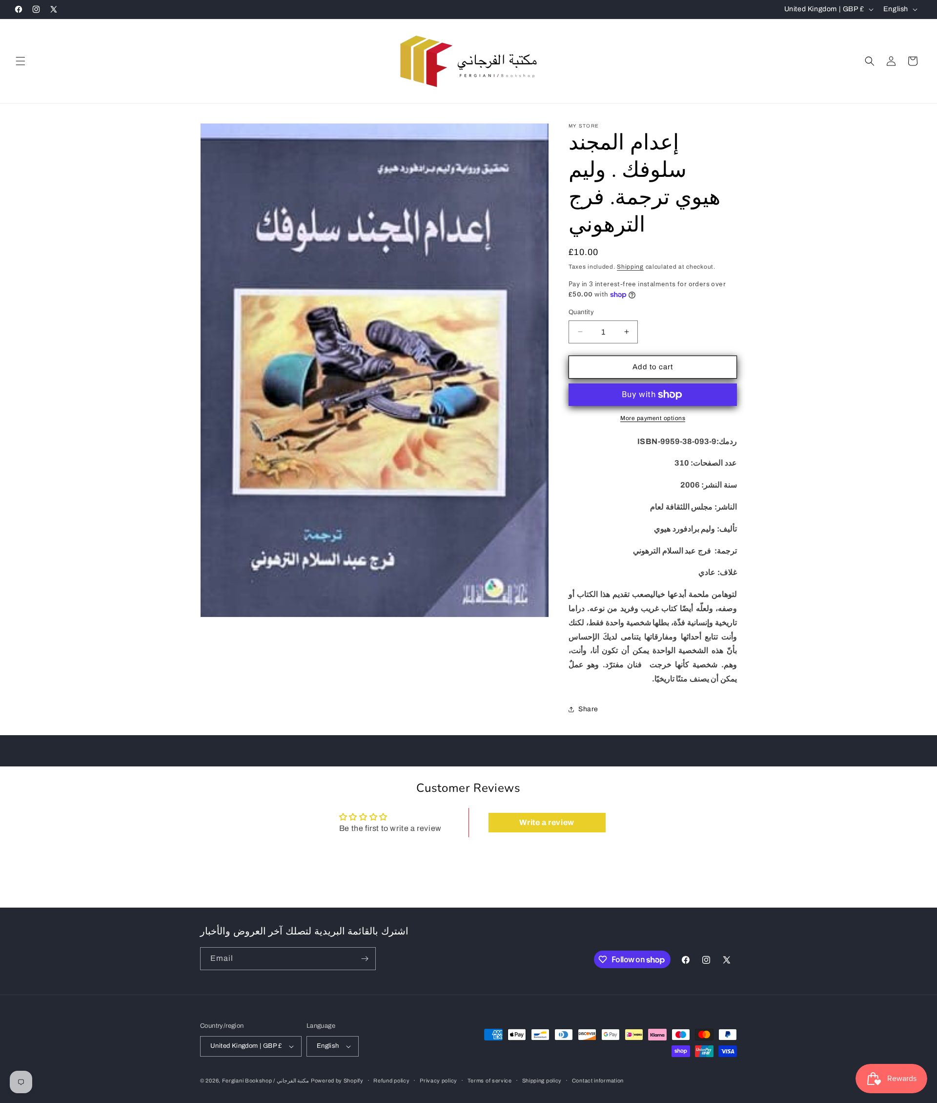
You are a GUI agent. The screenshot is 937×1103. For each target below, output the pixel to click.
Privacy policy (438, 1080)
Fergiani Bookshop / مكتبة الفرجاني (265, 1080)
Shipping (630, 266)
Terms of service (490, 1080)
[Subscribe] (364, 958)
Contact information (598, 1080)
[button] (20, 61)
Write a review (546, 822)
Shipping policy (542, 1080)
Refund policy (391, 1080)
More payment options (652, 418)
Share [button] (588, 709)
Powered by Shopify (337, 1080)
